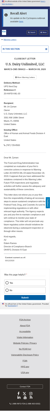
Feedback (48, 203)
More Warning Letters (26, 77)
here (21, 21)
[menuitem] (25, 260)
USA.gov (25, 372)
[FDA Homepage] (4, 32)
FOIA (25, 361)
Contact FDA (25, 387)
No (11, 290)
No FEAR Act (25, 349)
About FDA (25, 326)
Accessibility (25, 331)
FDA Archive (25, 320)
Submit (25, 297)
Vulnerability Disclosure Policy (25, 355)
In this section (11, 49)
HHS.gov (25, 367)
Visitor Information (25, 337)
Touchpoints (12, 306)
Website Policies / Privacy (25, 343)
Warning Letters (10, 40)
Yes (11, 282)
